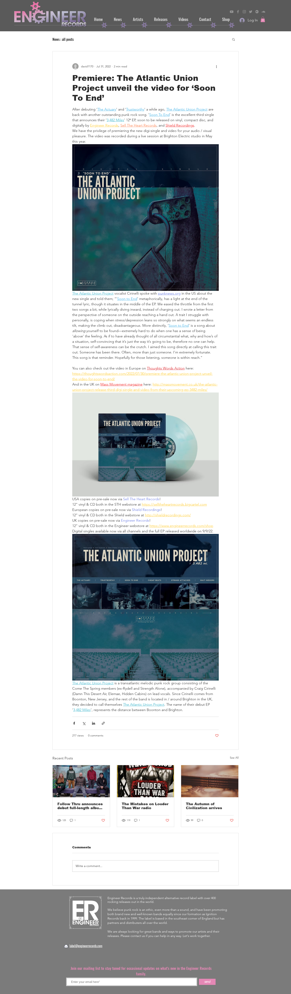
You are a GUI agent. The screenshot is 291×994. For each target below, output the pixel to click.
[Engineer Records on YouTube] (231, 12)
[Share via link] (103, 723)
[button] (263, 19)
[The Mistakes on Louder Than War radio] (145, 781)
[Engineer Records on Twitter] (250, 12)
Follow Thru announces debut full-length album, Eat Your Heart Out (80, 806)
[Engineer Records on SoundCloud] (263, 12)
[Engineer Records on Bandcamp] (257, 12)
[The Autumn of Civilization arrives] (209, 781)
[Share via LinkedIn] (93, 723)
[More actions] (216, 66)
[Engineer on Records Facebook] (238, 12)
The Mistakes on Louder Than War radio (145, 806)
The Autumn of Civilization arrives (204, 806)
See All (234, 757)
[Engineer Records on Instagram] (244, 12)
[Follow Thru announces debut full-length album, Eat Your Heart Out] (81, 781)
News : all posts (63, 39)
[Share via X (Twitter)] (84, 723)
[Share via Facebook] (74, 723)
